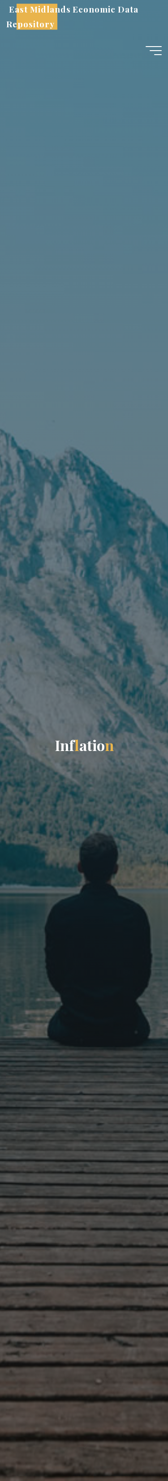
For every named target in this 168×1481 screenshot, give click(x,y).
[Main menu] (154, 50)
